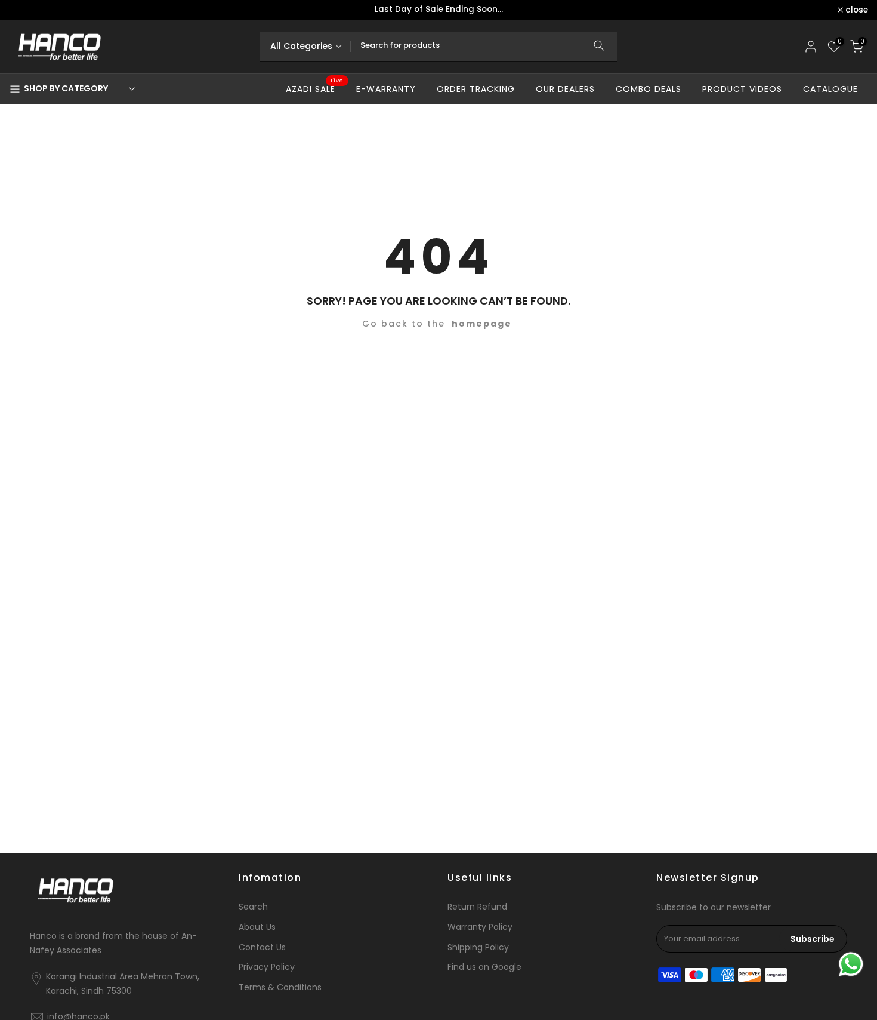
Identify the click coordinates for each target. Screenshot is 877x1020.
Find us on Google (484, 967)
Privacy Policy (267, 967)
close (26, 10)
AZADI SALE (315, 88)
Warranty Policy (479, 927)
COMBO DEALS (648, 89)
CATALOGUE (830, 89)
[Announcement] (438, 10)
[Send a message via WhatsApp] (851, 964)
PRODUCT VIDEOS (742, 89)
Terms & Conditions (280, 987)
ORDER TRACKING (476, 89)
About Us (257, 927)
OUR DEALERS (565, 89)
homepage (482, 324)
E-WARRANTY (386, 89)
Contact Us (262, 947)
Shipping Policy (478, 947)
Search (253, 907)
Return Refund (477, 907)
